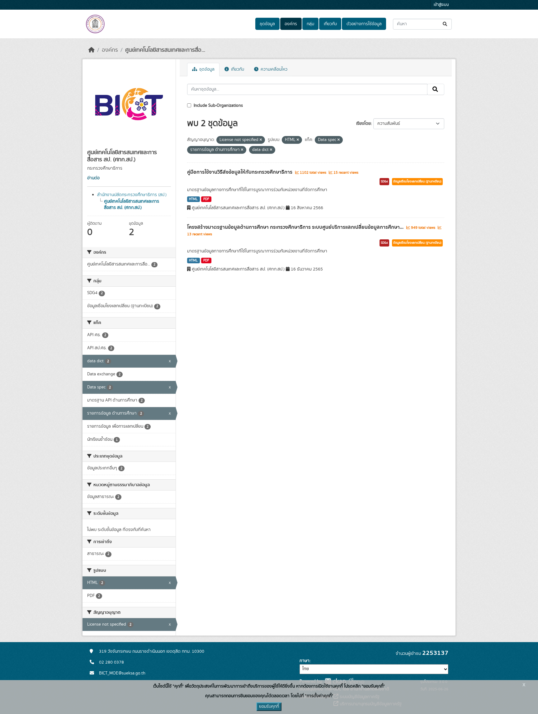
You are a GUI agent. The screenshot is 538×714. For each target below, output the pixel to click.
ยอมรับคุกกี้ (269, 706)
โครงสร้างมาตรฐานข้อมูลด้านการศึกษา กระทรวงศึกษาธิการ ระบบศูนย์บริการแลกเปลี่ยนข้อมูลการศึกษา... (296, 227)
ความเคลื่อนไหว (273, 69)
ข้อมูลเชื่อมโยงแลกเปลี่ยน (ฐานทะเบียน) (417, 181)
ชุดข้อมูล (267, 24)
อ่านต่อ (93, 178)
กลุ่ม (310, 24)
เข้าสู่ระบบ (441, 5)
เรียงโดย (363, 123)
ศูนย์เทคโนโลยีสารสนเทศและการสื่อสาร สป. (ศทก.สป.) (131, 204)
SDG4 (384, 181)
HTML (193, 199)
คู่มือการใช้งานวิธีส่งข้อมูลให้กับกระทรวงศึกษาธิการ (240, 172)
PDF (206, 199)
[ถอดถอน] (261, 140)
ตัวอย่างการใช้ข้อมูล (364, 24)
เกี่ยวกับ (330, 24)
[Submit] (445, 24)
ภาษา (304, 661)
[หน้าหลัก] (91, 50)
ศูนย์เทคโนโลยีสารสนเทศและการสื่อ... (165, 50)
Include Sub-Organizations (217, 105)
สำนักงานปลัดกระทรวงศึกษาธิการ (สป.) (132, 195)
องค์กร (291, 24)
